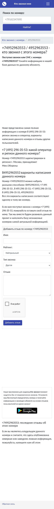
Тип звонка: (9, 260)
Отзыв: (7, 272)
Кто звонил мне (22, 4)
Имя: (6, 235)
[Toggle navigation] (48, 4)
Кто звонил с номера (13, 40)
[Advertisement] (27, 97)
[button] (27, 27)
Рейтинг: (7, 247)
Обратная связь (8, 504)
